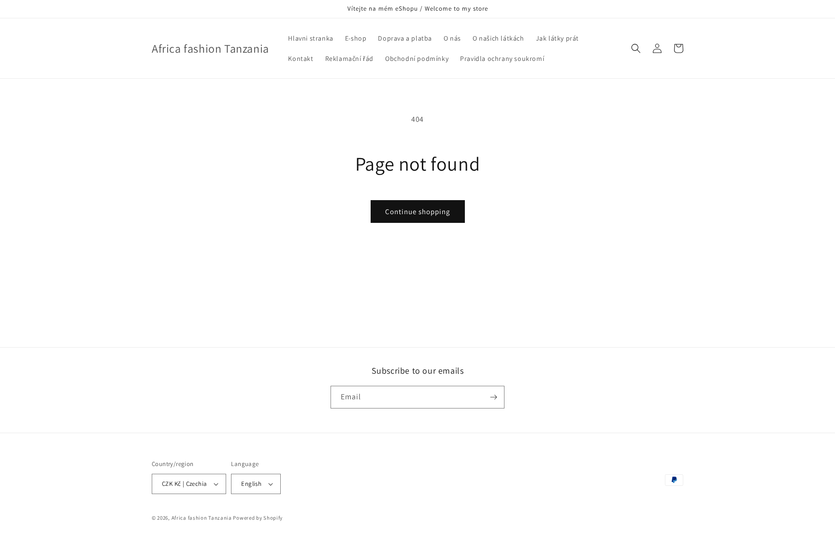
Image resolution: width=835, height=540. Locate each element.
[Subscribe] (493, 397)
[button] (636, 48)
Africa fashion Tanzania (202, 517)
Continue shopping (417, 211)
